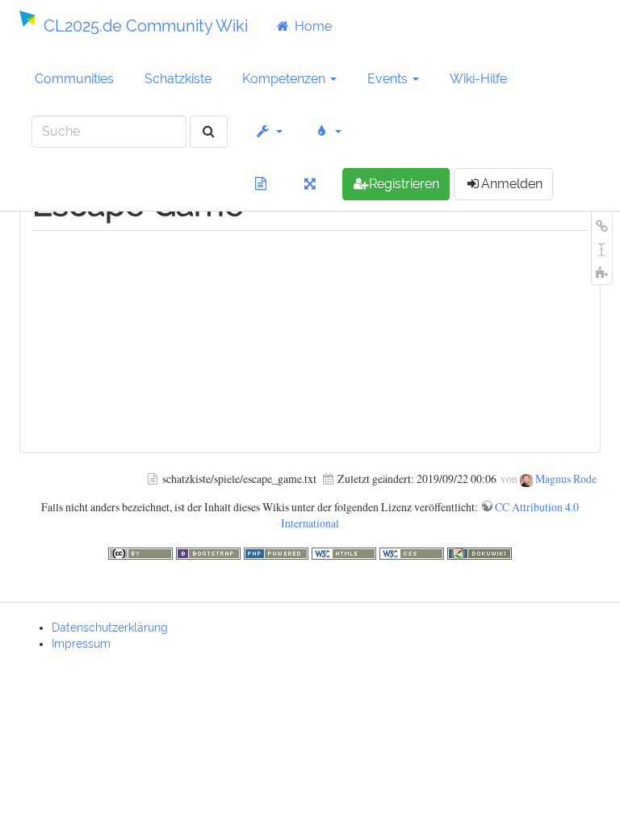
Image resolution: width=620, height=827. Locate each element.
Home (311, 26)
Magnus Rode (566, 478)
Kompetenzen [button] (285, 78)
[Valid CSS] (413, 551)
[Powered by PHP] (278, 551)
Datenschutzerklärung (110, 627)
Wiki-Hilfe (478, 78)
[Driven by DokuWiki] (479, 551)
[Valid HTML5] (345, 551)
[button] (269, 131)
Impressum (81, 643)
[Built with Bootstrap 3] (210, 551)
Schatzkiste (178, 78)
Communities (74, 78)
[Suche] (209, 132)
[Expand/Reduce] (310, 184)
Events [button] (389, 78)
